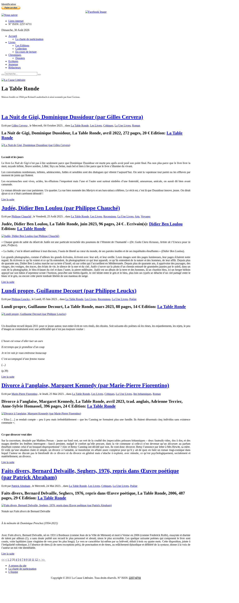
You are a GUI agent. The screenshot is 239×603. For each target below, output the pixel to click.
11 (33, 559)
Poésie (132, 299)
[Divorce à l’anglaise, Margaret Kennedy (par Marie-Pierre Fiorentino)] (41, 413)
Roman (136, 125)
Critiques (108, 125)
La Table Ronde (80, 125)
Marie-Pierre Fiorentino (24, 393)
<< (3, 559)
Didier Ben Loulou (165, 224)
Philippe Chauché (21, 216)
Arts (137, 216)
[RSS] (9, 14)
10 (29, 559)
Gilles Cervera (19, 125)
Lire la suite (7, 199)
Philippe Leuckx (21, 299)
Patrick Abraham (21, 485)
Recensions (109, 216)
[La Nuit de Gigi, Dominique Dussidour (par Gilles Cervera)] (35, 145)
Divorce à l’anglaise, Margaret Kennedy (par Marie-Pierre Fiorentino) (85, 385)
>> (43, 559)
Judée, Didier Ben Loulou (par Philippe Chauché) (60, 208)
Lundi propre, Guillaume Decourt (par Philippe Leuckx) (68, 290)
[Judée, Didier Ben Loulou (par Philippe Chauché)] (30, 236)
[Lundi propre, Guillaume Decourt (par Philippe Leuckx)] (33, 314)
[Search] (2, 74)
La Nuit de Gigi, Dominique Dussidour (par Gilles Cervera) (72, 117)
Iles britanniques (142, 393)
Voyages (145, 216)
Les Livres (96, 125)
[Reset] (39, 74)
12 (36, 559)
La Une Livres (123, 125)
